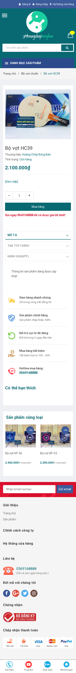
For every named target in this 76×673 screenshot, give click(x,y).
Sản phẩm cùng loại (24, 417)
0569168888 (25, 215)
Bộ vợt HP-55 (48, 453)
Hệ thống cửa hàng (63, 4)
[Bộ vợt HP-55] (55, 436)
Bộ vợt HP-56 (13, 453)
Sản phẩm (9, 519)
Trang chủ (9, 513)
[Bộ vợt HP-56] (20, 436)
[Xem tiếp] (11, 181)
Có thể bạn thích (20, 388)
